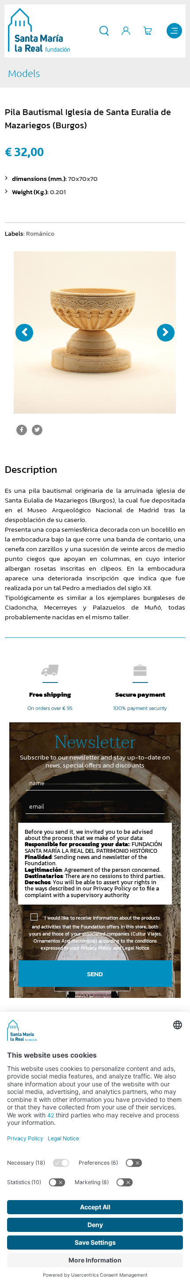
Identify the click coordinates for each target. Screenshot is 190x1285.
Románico (40, 233)
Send (95, 974)
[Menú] (174, 30)
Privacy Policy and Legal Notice (115, 947)
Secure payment (140, 694)
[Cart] (148, 30)
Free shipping (50, 694)
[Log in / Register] (126, 30)
